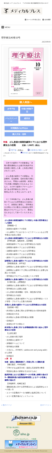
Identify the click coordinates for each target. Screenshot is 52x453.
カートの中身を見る (34, 19)
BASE (25, 153)
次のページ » (45, 405)
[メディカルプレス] (21, 13)
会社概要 (48, 19)
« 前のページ (6, 405)
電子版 (14, 150)
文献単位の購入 (36, 150)
